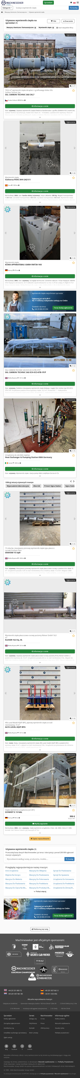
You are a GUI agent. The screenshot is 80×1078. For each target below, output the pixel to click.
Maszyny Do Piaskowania (39, 875)
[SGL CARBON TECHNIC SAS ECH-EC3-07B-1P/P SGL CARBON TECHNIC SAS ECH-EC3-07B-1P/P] (40, 341)
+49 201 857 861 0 (51, 990)
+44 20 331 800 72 (15, 990)
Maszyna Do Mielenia (13, 879)
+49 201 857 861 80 (15, 994)
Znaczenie (68, 21)
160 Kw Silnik (65, 1008)
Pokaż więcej (41, 891)
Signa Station (70, 486)
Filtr (54, 21)
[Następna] (74, 60)
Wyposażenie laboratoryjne (18, 486)
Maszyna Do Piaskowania (15, 883)
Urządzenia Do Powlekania (63, 883)
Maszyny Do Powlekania (38, 883)
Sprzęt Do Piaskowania (62, 871)
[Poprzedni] (5, 60)
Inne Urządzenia (11, 871)
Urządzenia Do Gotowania (63, 879)
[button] (78, 3)
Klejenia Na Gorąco (12, 875)
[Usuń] (35, 27)
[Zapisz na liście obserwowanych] (73, 90)
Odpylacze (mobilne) (10, 1003)
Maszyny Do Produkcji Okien (40, 888)
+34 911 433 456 (51, 994)
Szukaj (74, 8)
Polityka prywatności (47, 1074)
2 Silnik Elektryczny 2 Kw (68, 1003)
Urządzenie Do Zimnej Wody (64, 888)
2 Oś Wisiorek (15, 1008)
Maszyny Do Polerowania (39, 879)
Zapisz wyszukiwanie (40, 839)
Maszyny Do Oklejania (37, 871)
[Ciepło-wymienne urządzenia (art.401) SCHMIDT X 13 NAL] (40, 780)
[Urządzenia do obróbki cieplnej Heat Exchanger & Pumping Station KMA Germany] (40, 425)
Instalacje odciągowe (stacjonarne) (35, 1008)
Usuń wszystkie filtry (65, 28)
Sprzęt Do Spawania (61, 875)
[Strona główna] (2, 12)
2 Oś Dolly (53, 1008)
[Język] (74, 3)
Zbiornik (36, 486)
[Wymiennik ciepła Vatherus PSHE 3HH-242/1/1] (40, 148)
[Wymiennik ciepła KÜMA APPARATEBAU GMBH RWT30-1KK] (40, 233)
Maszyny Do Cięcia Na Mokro (16, 888)
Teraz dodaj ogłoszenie (63, 308)
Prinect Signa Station (52, 486)
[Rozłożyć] (40, 117)
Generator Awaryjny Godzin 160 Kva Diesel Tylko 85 (38, 1003)
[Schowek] (71, 3)
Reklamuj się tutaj (41, 929)
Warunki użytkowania (61, 1074)
